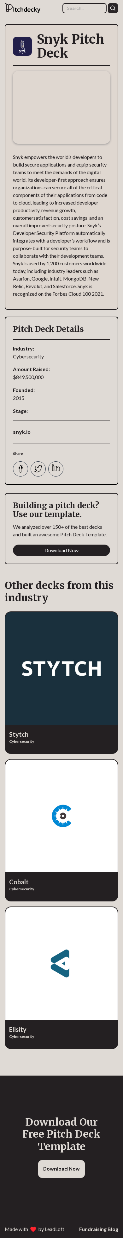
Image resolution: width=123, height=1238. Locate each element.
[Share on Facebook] (20, 469)
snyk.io (22, 432)
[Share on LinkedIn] (55, 469)
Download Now (61, 550)
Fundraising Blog (98, 1229)
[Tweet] (38, 469)
